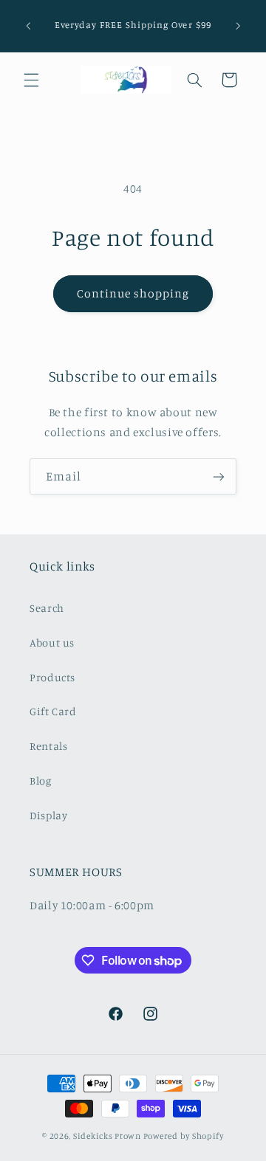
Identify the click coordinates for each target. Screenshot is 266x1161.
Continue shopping (133, 293)
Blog (41, 780)
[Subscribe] (219, 476)
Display (48, 815)
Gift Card (53, 711)
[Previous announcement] (28, 26)
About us (52, 642)
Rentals (48, 746)
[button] (31, 80)
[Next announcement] (238, 26)
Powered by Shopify (183, 1136)
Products (52, 677)
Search (47, 608)
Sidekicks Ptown (107, 1136)
